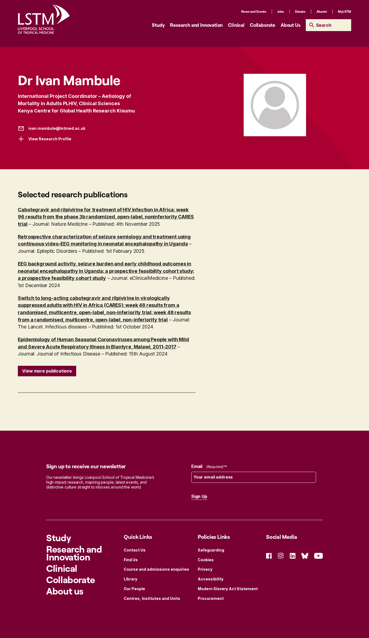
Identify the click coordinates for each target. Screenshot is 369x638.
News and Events (253, 11)
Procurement (211, 598)
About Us (290, 25)
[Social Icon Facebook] (269, 555)
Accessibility (210, 579)
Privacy (205, 569)
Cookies (206, 559)
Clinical (236, 25)
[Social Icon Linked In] (293, 555)
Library (130, 579)
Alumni (322, 11)
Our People (134, 588)
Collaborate (262, 25)
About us (64, 591)
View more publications (47, 371)
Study (158, 25)
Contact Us (135, 550)
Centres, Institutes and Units (152, 598)
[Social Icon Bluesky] (304, 555)
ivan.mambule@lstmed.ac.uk (56, 128)
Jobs (280, 11)
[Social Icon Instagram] (281, 555)
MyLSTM (344, 11)
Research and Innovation (196, 25)
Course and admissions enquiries (156, 569)
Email (207, 466)
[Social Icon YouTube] (318, 555)
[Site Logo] (44, 19)
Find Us (131, 559)
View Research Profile (49, 139)
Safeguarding (211, 550)
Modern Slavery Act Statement (228, 588)
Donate (300, 11)
